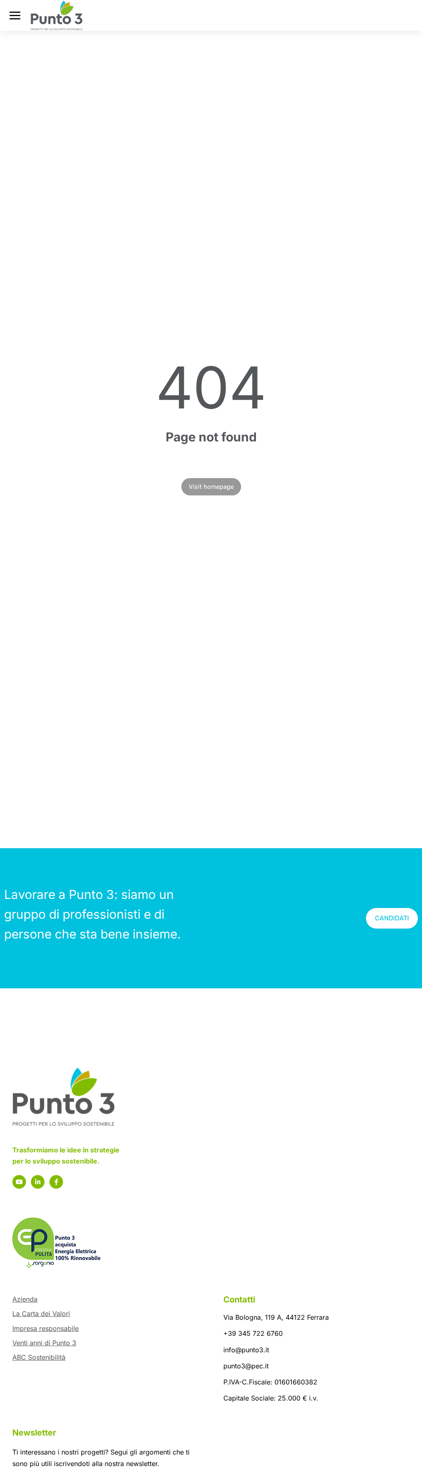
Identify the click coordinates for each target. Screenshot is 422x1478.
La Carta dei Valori (41, 1313)
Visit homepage (211, 486)
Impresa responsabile (45, 1328)
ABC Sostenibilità (39, 1357)
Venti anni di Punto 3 (44, 1343)
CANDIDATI (392, 918)
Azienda (25, 1299)
